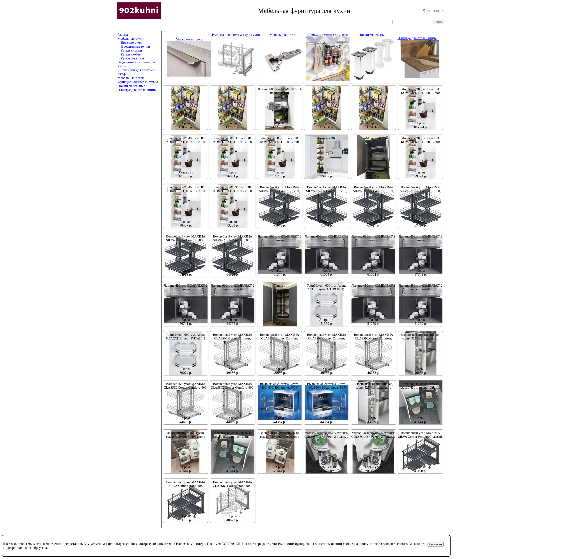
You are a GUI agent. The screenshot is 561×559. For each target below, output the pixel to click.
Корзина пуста (433, 11)
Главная (123, 34)
